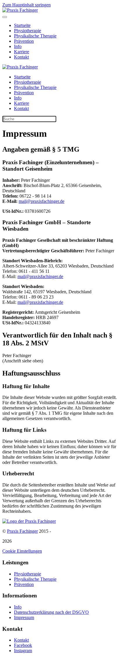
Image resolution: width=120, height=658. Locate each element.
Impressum (24, 617)
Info (18, 46)
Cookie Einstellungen (22, 551)
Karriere (21, 51)
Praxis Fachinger (22, 531)
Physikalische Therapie (35, 35)
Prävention (24, 41)
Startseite (22, 25)
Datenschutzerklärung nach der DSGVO (51, 612)
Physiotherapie (27, 30)
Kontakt (21, 56)
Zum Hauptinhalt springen (26, 4)
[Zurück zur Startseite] (20, 10)
